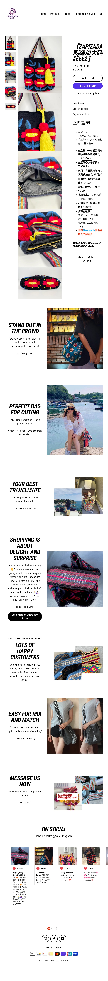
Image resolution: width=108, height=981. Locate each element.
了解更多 (83, 166)
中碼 (82, 198)
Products (55, 13)
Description (78, 103)
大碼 (99, 194)
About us (58, 947)
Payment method (81, 114)
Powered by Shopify (63, 960)
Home (42, 13)
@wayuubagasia (63, 836)
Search (49, 947)
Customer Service (85, 13)
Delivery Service (80, 108)
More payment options (87, 93)
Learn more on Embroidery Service (25, 616)
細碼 (90, 198)
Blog (68, 13)
